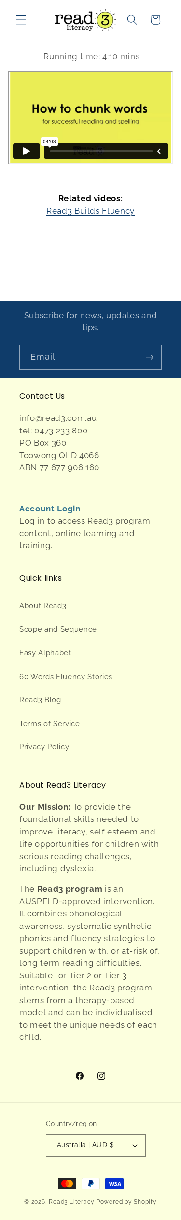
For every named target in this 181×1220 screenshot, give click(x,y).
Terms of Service (49, 723)
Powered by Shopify (127, 1201)
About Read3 (42, 606)
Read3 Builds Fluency (90, 211)
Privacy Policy (44, 746)
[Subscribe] (149, 357)
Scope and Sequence (58, 629)
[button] (21, 19)
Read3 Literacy (72, 1201)
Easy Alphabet (45, 653)
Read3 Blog (40, 699)
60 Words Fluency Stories (65, 676)
